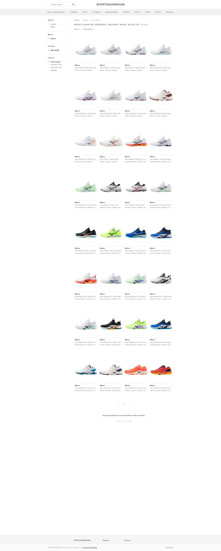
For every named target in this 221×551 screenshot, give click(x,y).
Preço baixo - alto (56, 67)
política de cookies (90, 547)
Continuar (169, 547)
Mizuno (53, 38)
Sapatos (77, 20)
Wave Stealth (55, 50)
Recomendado (55, 62)
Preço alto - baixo (56, 64)
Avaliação (54, 70)
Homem (53, 24)
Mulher (53, 27)
